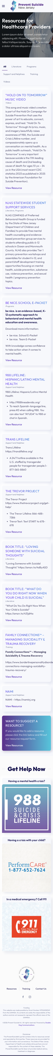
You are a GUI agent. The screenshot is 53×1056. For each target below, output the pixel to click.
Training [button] (34, 74)
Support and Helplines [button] (14, 74)
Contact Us (41, 988)
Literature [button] (16, 66)
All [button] (4, 66)
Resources (12, 988)
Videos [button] (6, 81)
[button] (3, 6)
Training (26, 988)
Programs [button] (31, 66)
